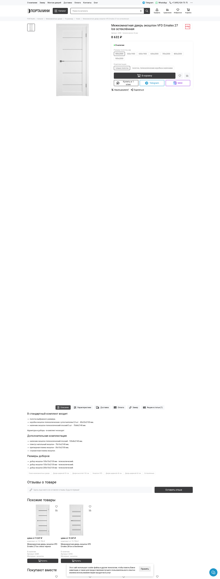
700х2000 (166, 54)
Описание (64, 407)
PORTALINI (31, 19)
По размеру (69, 19)
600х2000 (154, 54)
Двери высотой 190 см (80, 473)
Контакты (87, 3)
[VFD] (188, 26)
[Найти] (147, 11)
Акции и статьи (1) (155, 407)
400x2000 (119, 54)
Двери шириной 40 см (114, 473)
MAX (180, 83)
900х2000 (119, 58)
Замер (42, 3)
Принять (145, 569)
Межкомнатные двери (54, 19)
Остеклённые (149, 473)
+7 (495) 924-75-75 (180, 3)
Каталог (40, 19)
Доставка (68, 3)
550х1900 (131, 54)
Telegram (154, 83)
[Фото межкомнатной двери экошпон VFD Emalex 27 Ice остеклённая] (72, 60)
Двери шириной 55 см (61, 473)
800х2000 (178, 54)
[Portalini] (38, 11)
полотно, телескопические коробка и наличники (152, 68)
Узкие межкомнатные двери (39, 473)
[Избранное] (180, 76)
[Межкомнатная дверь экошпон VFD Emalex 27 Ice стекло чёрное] (42, 520)
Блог (96, 3)
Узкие (78, 19)
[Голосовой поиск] (141, 11)
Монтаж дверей (54, 3)
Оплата (77, 3)
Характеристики (84, 407)
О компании (32, 3)
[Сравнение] (187, 76)
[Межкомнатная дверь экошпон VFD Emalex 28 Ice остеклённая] (76, 520)
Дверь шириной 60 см (133, 473)
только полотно (122, 68)
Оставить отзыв (173, 489)
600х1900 (143, 54)
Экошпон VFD (97, 473)
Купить (44, 561)
